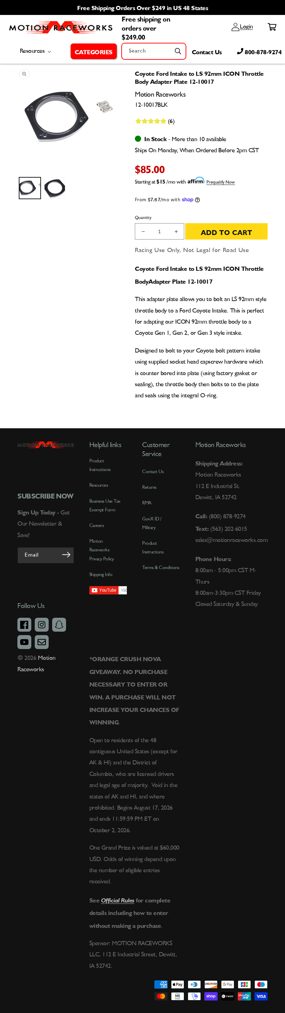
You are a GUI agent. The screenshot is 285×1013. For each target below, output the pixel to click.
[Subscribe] (66, 554)
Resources (98, 485)
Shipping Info (101, 574)
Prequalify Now (220, 182)
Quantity (143, 218)
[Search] (178, 51)
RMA (147, 503)
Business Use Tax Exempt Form (105, 505)
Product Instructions (152, 547)
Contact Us (207, 51)
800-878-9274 (262, 51)
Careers (96, 525)
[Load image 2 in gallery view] (55, 188)
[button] (94, 51)
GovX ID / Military (152, 523)
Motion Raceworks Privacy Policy (101, 550)
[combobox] (154, 51)
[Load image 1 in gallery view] (30, 188)
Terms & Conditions (160, 567)
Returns (149, 487)
